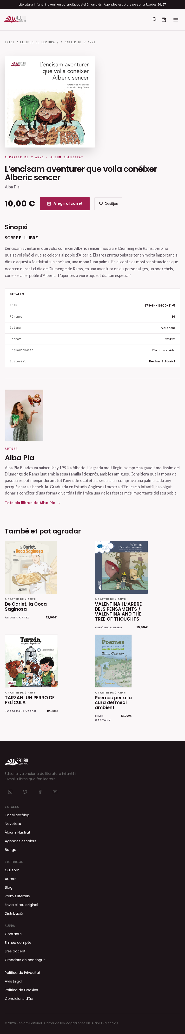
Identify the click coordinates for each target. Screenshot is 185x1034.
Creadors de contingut (25, 959)
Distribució (14, 913)
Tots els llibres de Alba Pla (30, 502)
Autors (10, 878)
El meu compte (18, 942)
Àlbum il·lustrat (17, 832)
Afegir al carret (68, 203)
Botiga (10, 849)
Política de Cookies (21, 990)
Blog (9, 887)
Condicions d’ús (19, 998)
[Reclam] (15, 20)
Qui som (12, 870)
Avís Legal (13, 981)
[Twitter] (25, 792)
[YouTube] (55, 792)
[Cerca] (154, 19)
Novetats (13, 823)
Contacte (13, 933)
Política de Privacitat (22, 972)
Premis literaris (17, 896)
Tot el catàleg (17, 815)
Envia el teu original (21, 904)
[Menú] (176, 19)
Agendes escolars (20, 841)
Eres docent (15, 951)
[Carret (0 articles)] (164, 19)
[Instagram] (10, 792)
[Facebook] (40, 792)
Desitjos (111, 203)
